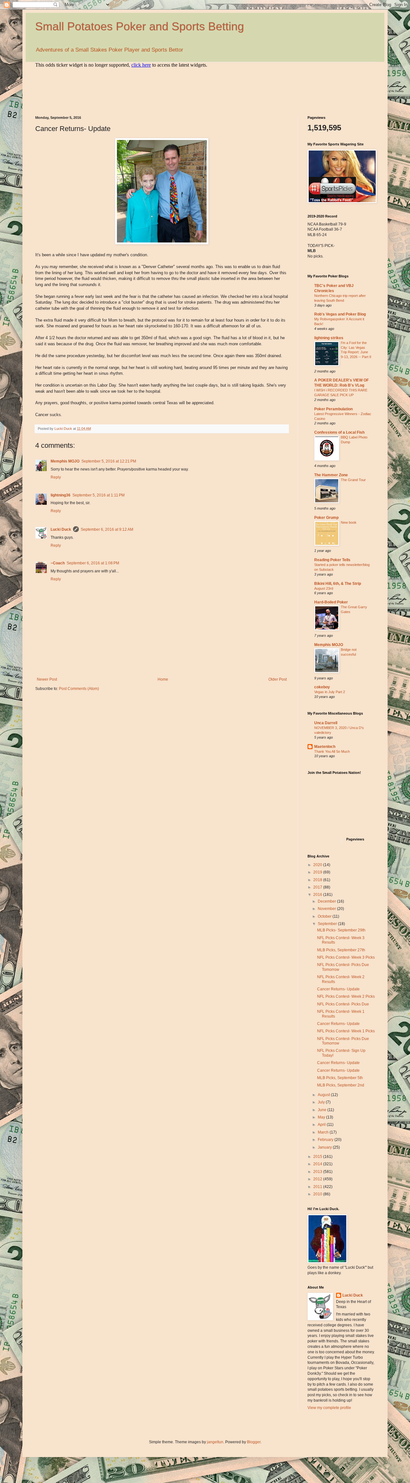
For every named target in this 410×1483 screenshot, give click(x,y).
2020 (318, 865)
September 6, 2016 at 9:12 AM (107, 529)
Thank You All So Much (332, 751)
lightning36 (60, 495)
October (325, 916)
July (322, 1102)
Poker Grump (326, 517)
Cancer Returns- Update (338, 989)
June (322, 1110)
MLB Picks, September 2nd (340, 1085)
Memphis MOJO (65, 461)
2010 (318, 1194)
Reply (56, 477)
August (324, 1095)
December (327, 901)
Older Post (277, 679)
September (328, 924)
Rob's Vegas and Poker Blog (340, 314)
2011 (318, 1186)
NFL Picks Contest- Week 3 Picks (346, 957)
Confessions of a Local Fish (339, 432)
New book (349, 522)
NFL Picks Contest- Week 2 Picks (346, 996)
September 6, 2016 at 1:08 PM (93, 563)
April (322, 1124)
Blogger (253, 1442)
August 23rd (323, 588)
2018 (318, 880)
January (325, 1147)
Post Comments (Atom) (79, 688)
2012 (318, 1179)
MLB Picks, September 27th (341, 950)
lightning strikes (328, 338)
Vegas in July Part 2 (329, 692)
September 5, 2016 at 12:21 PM (108, 461)
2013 (318, 1171)
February (326, 1139)
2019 (318, 872)
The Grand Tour (353, 480)
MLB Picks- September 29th (341, 930)
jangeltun (215, 1442)
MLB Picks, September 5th (340, 1078)
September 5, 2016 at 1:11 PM (98, 495)
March (324, 1132)
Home (163, 679)
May (322, 1117)
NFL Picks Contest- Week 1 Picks (346, 1031)
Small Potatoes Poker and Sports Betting (139, 26)
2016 (318, 894)
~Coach (58, 563)
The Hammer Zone (331, 475)
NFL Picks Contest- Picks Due (343, 1004)
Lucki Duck (61, 529)
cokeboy (322, 687)
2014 (318, 1164)
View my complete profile (329, 1407)
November (327, 908)
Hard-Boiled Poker (331, 602)
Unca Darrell (325, 723)
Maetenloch (324, 746)
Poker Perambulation (333, 409)
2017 (318, 887)
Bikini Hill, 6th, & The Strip (337, 583)
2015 (318, 1156)
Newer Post (47, 679)
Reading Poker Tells (332, 560)
